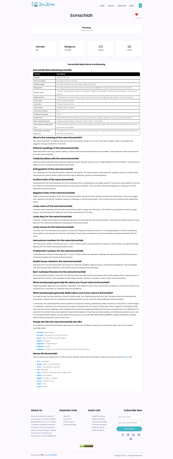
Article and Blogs (69, 425)
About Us (66, 416)
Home (102, 6)
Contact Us (67, 419)
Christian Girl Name (99, 425)
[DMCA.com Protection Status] (86, 446)
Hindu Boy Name (98, 427)
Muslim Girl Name (98, 419)
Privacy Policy (68, 422)
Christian (121, 6)
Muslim (111, 6)
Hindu (131, 6)
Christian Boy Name (99, 422)
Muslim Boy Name (98, 416)
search (125, 357)
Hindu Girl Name (98, 430)
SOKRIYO (54, 455)
